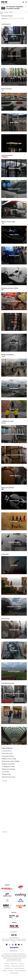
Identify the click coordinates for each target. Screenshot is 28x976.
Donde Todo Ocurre (6, 88)
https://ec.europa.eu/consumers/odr (13, 960)
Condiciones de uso (8, 968)
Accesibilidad (7, 966)
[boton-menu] (26, 2)
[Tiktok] (21, 944)
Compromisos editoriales (20, 970)
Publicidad (4, 970)
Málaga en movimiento (7, 354)
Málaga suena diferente (7, 487)
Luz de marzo (5, 554)
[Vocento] (14, 947)
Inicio (1, 12)
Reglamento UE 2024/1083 (18, 966)
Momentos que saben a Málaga (9, 288)
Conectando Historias (7, 155)
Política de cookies (14, 973)
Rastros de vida (5, 618)
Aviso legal (21, 963)
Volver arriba (13, 931)
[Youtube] (19, 944)
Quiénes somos (13, 963)
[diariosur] (14, 935)
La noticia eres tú (5, 24)
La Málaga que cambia (7, 421)
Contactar (6, 963)
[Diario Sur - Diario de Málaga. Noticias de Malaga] (4, 2)
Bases (10, 12)
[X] (9, 944)
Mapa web (10, 970)
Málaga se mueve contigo (8, 221)
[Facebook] (6, 944)
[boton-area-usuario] (23, 2)
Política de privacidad (19, 968)
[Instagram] (12, 944)
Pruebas (6, 12)
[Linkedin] (15, 944)
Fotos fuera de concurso (7, 683)
